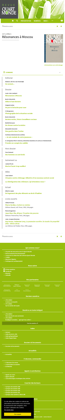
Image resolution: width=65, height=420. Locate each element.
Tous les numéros (32, 323)
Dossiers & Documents (12, 346)
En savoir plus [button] (9, 410)
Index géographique (11, 336)
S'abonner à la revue (11, 362)
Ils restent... (9, 84)
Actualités (8, 354)
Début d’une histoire (13, 101)
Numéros (37, 21)
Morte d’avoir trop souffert (15, 166)
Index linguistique (10, 338)
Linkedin (8, 275)
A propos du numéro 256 (12, 390)
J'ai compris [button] (17, 414)
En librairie (8, 366)
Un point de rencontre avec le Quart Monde (18, 251)
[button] (17, 21)
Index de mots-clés (11, 334)
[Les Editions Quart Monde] (17, 285)
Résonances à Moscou (13, 96)
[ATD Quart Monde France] (27, 285)
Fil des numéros (10, 269)
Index (46, 21)
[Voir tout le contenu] (52, 21)
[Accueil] (13, 21)
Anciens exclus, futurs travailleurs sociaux (21, 119)
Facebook (8, 271)
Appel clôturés (9, 376)
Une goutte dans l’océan (14, 131)
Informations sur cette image (53, 65)
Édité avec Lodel (37, 417)
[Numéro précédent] (57, 26)
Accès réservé (47, 417)
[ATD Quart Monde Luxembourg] (7, 290)
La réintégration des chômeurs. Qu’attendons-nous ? (25, 182)
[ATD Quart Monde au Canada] (47, 285)
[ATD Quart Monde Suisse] (57, 285)
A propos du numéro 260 (12, 387)
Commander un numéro (12, 364)
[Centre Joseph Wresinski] (17, 290)
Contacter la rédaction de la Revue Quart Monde (20, 255)
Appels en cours (10, 374)
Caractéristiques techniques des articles (17, 378)
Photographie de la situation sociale (19, 113)
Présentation (26, 21)
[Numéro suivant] (61, 26)
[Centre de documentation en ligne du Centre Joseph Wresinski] (27, 290)
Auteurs (7, 332)
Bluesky (7, 273)
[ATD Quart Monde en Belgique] (37, 285)
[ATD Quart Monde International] (7, 285)
